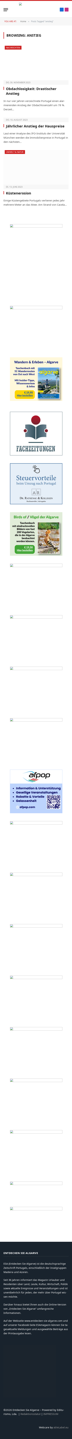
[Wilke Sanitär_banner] (36, 978)
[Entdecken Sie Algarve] (36, 9)
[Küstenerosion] (36, 167)
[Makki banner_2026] (36, 823)
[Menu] (5, 10)
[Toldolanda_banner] (36, 1029)
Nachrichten (13, 47)
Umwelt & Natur (15, 152)
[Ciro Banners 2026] (36, 720)
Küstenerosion (18, 193)
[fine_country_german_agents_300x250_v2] (36, 566)
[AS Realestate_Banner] (36, 875)
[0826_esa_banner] (36, 226)
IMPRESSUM (50, 1414)
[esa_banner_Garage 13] (36, 1132)
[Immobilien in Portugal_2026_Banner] (36, 308)
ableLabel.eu (61, 1427)
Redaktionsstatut (30, 1414)
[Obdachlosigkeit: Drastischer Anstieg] (36, 63)
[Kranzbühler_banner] (36, 1081)
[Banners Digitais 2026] (36, 617)
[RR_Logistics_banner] (36, 926)
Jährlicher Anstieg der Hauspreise (35, 126)
